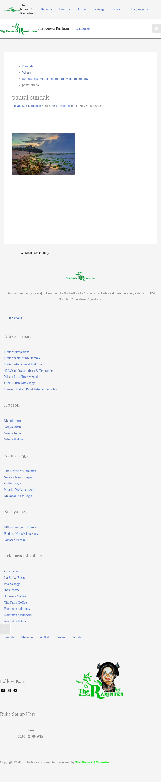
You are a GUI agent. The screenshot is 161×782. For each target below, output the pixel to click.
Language (137, 9)
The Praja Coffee (15, 602)
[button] (68, 9)
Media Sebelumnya (36, 253)
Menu (62, 9)
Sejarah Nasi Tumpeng (19, 477)
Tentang (98, 9)
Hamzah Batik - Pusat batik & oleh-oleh (30, 389)
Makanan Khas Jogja (18, 496)
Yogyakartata (13, 427)
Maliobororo (12, 420)
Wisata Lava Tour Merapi (21, 376)
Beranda (46, 9)
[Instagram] (9, 690)
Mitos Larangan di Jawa (20, 527)
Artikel (81, 9)
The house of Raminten (26, 9)
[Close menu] (5, 629)
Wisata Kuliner (14, 439)
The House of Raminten (20, 471)
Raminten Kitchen (16, 621)
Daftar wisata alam (16, 352)
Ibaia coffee (12, 590)
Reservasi (15, 318)
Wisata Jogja (12, 433)
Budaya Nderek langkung (21, 533)
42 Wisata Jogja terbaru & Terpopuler (29, 370)
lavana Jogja (12, 584)
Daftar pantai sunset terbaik (22, 358)
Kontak (115, 9)
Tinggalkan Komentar (26, 105)
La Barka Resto (14, 577)
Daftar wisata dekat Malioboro (24, 364)
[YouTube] (15, 690)
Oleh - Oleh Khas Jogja (19, 383)
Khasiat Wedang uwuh (19, 489)
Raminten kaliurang (17, 608)
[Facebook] (3, 690)
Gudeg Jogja (12, 483)
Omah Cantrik (13, 571)
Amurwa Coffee (15, 596)
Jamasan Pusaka (15, 540)
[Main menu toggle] (156, 28)
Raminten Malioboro (18, 615)
